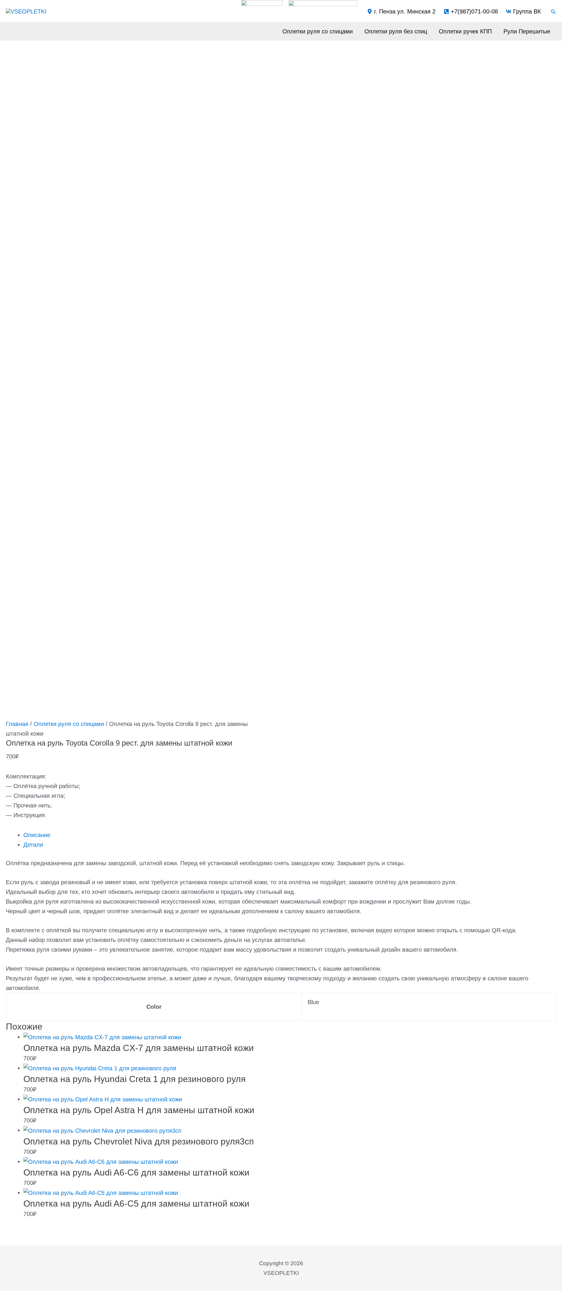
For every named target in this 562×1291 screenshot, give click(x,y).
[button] (553, 12)
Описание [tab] (36, 835)
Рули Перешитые (526, 31)
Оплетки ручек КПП (465, 31)
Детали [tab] (33, 844)
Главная (17, 724)
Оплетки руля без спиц (395, 31)
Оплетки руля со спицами (317, 31)
